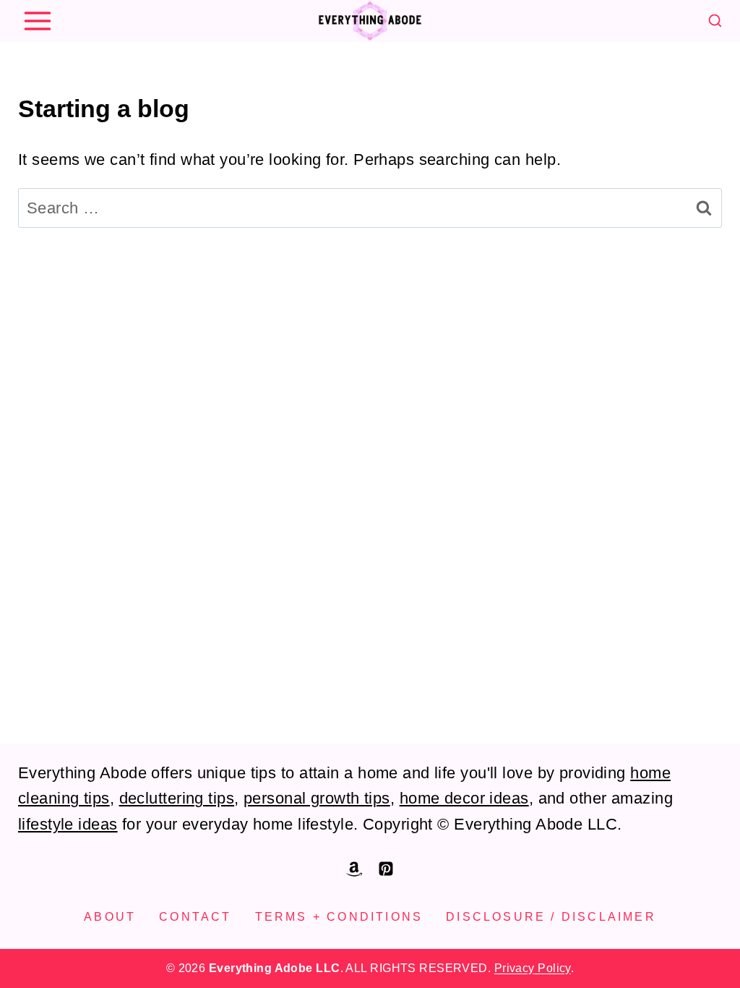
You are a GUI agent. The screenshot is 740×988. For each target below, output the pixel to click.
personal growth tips (317, 798)
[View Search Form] (715, 21)
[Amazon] (354, 869)
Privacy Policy (532, 968)
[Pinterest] (386, 869)
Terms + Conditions (339, 917)
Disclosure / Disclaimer (551, 917)
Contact (195, 917)
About (110, 917)
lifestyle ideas (68, 824)
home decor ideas (464, 798)
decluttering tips (176, 798)
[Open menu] (37, 21)
